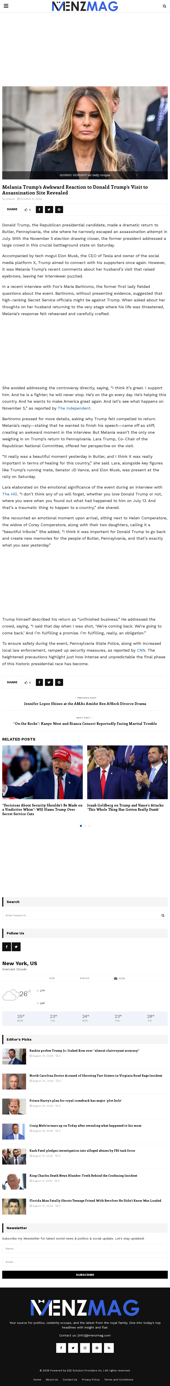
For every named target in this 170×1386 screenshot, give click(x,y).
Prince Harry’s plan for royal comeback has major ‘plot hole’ (75, 1100)
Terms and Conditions (118, 1379)
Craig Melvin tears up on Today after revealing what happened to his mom (85, 1125)
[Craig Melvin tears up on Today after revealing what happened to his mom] (14, 1132)
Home (37, 1379)
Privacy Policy (91, 1379)
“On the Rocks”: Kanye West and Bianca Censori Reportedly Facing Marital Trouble (85, 723)
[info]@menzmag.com (94, 1335)
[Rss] (109, 1348)
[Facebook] (61, 1348)
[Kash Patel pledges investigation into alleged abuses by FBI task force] (14, 1157)
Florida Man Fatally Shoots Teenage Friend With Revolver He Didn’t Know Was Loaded (95, 1200)
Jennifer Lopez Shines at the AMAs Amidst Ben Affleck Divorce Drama (85, 703)
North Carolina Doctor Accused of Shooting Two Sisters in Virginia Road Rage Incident (95, 1075)
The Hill (9, 494)
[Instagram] (85, 1348)
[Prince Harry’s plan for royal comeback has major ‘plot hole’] (14, 1107)
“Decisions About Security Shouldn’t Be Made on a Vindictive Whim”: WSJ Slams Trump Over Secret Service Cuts (42, 809)
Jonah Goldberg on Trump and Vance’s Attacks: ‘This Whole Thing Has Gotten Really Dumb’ (125, 807)
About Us (52, 1379)
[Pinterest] (97, 1348)
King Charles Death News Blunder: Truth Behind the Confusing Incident (83, 1175)
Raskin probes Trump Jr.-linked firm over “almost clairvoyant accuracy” (84, 1050)
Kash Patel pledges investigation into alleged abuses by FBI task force (82, 1150)
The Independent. (74, 408)
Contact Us (70, 1379)
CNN (141, 650)
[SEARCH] (163, 915)
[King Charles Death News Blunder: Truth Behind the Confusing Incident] (14, 1182)
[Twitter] (73, 1348)
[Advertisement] (85, 54)
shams (10, 198)
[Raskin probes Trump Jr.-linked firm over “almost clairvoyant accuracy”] (14, 1057)
